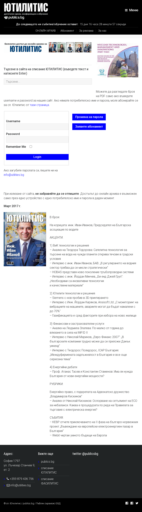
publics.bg (47, 461)
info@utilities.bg (14, 175)
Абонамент (67, 30)
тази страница (39, 105)
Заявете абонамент (89, 126)
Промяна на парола (89, 117)
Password (13, 134)
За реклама (86, 30)
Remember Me (16, 146)
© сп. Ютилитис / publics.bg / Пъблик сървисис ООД (32, 503)
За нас (102, 30)
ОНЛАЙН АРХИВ (46, 30)
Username (13, 121)
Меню (133, 10)
